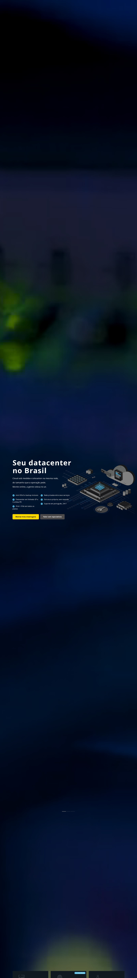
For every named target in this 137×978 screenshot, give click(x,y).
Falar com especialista (52, 517)
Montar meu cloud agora (26, 517)
